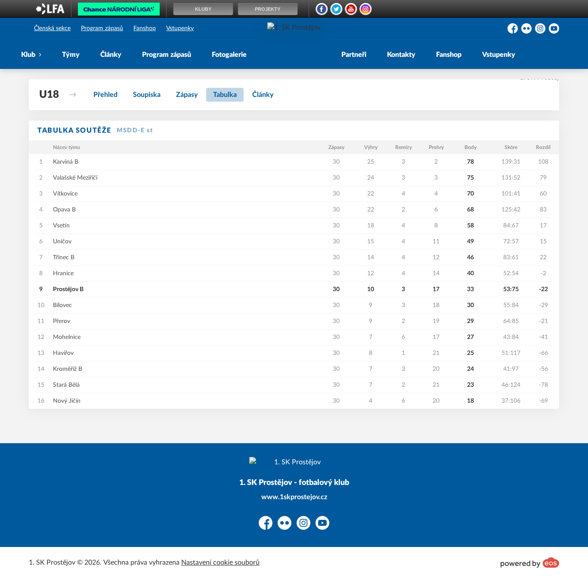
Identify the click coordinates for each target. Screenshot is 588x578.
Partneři (353, 54)
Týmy (71, 54)
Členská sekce (52, 28)
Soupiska (147, 94)
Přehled (105, 94)
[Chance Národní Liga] (119, 11)
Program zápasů (102, 28)
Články (110, 54)
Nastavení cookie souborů (220, 562)
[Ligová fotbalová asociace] (50, 11)
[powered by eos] (530, 562)
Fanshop (144, 28)
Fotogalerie (229, 54)
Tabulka (225, 94)
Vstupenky (180, 28)
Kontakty (401, 54)
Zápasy (187, 94)
